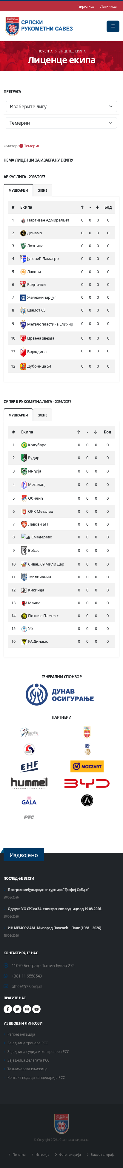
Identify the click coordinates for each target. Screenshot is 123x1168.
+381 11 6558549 (27, 976)
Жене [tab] (42, 190)
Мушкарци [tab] (18, 190)
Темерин (31, 145)
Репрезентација (21, 1034)
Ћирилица (85, 6)
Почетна (45, 51)
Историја (42, 1154)
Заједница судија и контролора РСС (38, 1051)
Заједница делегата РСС (28, 1060)
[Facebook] (8, 1009)
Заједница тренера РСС (27, 1042)
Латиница (108, 6)
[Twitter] (17, 1009)
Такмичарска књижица (27, 1068)
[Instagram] (27, 1009)
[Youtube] (36, 1009)
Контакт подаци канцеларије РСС (36, 1077)
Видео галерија (102, 1154)
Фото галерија (69, 1154)
